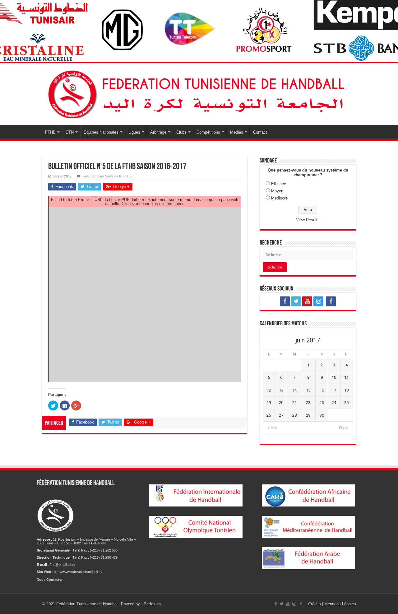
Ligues (134, 132)
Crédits (315, 604)
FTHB (50, 132)
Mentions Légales (340, 604)
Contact (260, 132)
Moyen (277, 191)
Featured (89, 176)
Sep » (343, 428)
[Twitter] (296, 301)
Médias (236, 132)
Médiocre (279, 198)
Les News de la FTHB (115, 176)
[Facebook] (285, 301)
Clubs (181, 132)
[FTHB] (199, 92)
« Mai (272, 428)
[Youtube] (307, 301)
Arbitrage (158, 132)
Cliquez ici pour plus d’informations (153, 203)
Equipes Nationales (101, 132)
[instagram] (318, 301)
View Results (308, 220)
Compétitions (208, 132)
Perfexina (152, 604)
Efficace (278, 183)
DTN (70, 132)
